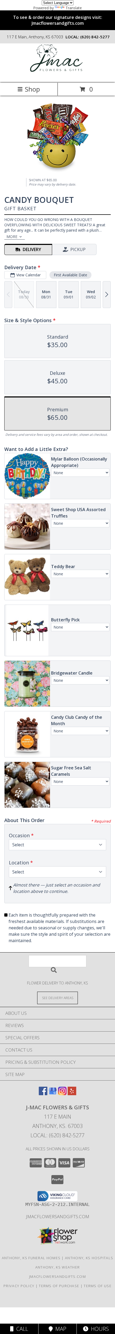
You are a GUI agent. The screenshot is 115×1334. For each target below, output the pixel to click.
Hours (98, 1328)
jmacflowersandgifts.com (57, 1216)
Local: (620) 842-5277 (57, 1135)
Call (21, 1328)
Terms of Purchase (59, 1285)
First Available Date (70, 274)
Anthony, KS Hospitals (89, 1257)
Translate (74, 7)
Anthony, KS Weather (57, 1267)
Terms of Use (98, 1285)
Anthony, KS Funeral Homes (31, 1257)
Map (59, 1328)
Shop (32, 89)
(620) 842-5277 (95, 36)
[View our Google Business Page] (52, 1093)
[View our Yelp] (72, 1093)
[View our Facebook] (43, 1093)
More (11, 236)
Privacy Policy (18, 1285)
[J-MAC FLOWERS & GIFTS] (58, 75)
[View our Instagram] (62, 1093)
